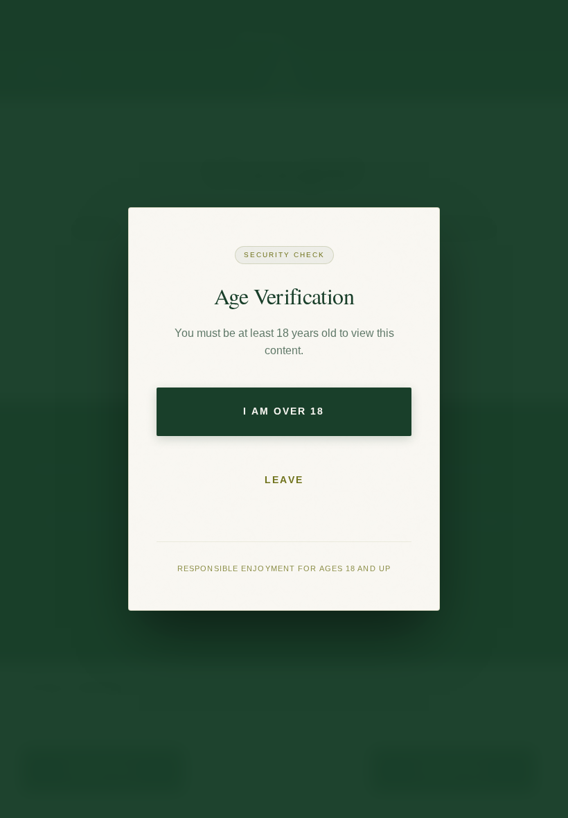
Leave (284, 479)
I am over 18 (283, 411)
